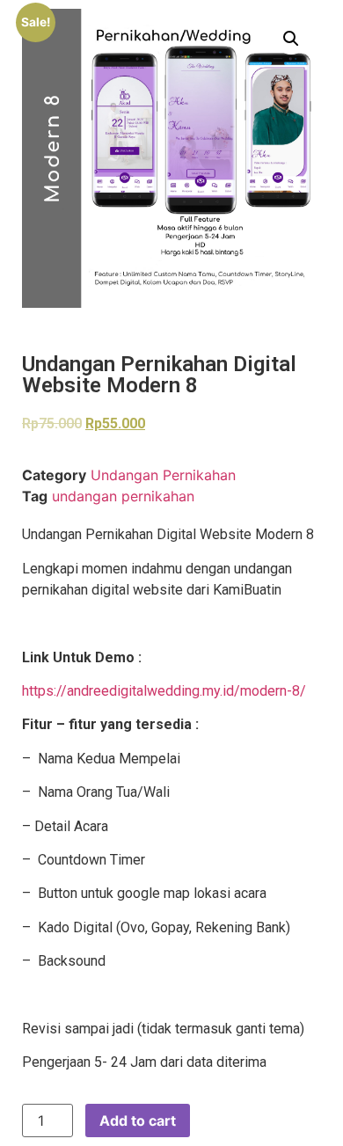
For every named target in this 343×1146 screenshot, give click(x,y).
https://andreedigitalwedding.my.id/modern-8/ (164, 690)
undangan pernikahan (123, 496)
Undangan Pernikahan (163, 475)
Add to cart (137, 1120)
